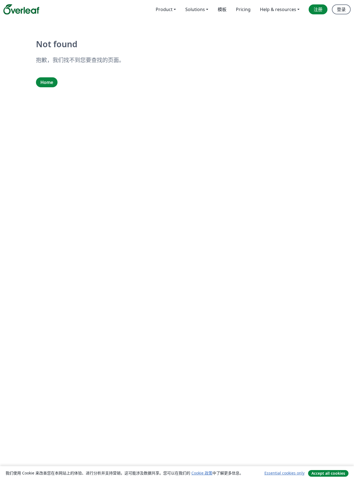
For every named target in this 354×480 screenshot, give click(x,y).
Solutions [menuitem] (195, 9)
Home (46, 82)
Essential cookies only (284, 473)
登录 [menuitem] (341, 9)
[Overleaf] (21, 9)
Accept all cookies (328, 473)
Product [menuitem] (164, 9)
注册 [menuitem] (318, 9)
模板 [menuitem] (222, 9)
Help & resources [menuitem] (278, 9)
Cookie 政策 (201, 473)
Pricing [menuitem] (243, 9)
